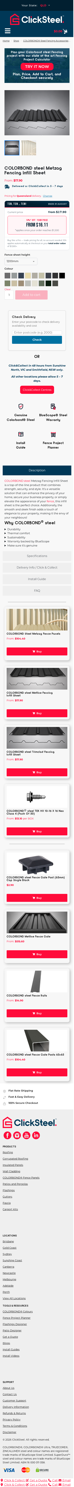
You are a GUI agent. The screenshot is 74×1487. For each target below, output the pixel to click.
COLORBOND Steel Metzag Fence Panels (33, 641)
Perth (6, 1300)
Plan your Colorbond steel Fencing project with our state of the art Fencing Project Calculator (37, 55)
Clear (7, 289)
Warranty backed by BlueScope (28, 549)
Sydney (7, 1262)
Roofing (8, 1160)
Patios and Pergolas (15, 1192)
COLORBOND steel (17, 481)
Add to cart (31, 295)
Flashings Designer (15, 1332)
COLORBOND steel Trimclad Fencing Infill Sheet (31, 761)
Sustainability (16, 545)
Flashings (9, 1198)
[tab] (37, 470)
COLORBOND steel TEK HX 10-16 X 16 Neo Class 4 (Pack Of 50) (35, 820)
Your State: (29, 5)
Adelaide (8, 1293)
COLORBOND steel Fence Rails (27, 1003)
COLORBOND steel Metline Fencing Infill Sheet (30, 702)
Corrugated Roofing (15, 1166)
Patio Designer (12, 1338)
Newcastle (9, 1281)
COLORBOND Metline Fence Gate (28, 944)
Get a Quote (10, 1344)
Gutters (7, 1204)
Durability (13, 537)
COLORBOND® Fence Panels (21, 1185)
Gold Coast (10, 1255)
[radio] (7, 276)
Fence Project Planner (17, 1325)
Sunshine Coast (12, 1268)
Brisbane (8, 1249)
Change (47, 196)
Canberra (8, 1274)
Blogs (6, 1351)
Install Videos (11, 1363)
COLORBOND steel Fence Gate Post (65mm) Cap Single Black (30, 887)
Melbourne (9, 1287)
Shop (16, 40)
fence (50, 501)
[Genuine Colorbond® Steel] (20, 406)
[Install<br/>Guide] (20, 434)
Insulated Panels (13, 1173)
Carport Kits (10, 1217)
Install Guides (11, 1357)
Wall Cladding (11, 1179)
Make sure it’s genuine (22, 553)
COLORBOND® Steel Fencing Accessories (45, 40)
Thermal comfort (18, 541)
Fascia (7, 1211)
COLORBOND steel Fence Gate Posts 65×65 (35, 1062)
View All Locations (14, 1306)
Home (6, 40)
